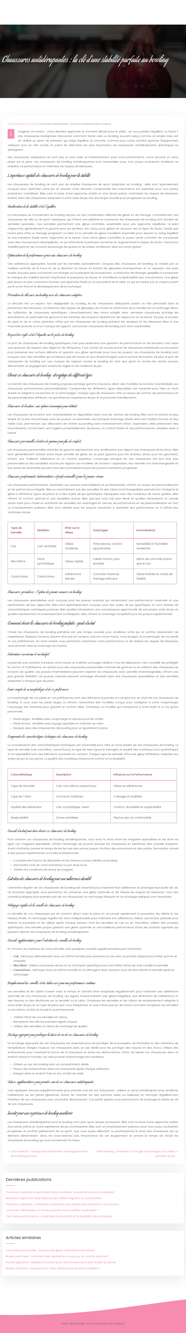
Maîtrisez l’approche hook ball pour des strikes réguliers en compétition (54, 1198)
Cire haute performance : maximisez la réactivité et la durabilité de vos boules (59, 1216)
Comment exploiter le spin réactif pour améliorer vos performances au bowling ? (60, 1192)
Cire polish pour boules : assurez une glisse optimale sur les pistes (50, 1250)
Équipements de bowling (24, 123)
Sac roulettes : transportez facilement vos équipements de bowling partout (49, 1153)
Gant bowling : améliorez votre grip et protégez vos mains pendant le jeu (135, 1153)
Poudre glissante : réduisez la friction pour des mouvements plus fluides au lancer (61, 1262)
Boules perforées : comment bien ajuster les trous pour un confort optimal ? (57, 1256)
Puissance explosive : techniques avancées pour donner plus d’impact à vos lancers (62, 1204)
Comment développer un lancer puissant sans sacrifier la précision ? (52, 1210)
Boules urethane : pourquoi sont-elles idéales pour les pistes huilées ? (53, 1268)
